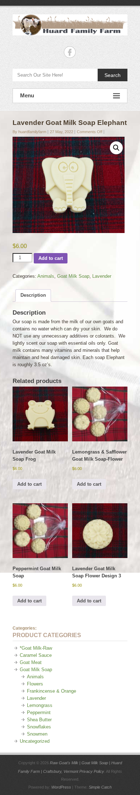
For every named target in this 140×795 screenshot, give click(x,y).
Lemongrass (39, 705)
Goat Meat (31, 662)
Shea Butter (39, 719)
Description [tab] (33, 295)
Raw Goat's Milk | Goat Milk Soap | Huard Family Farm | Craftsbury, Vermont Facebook (70, 52)
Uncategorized (35, 741)
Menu (27, 95)
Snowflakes (39, 726)
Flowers (35, 684)
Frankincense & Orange (51, 691)
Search (112, 75)
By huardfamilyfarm (29, 132)
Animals (45, 276)
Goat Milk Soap (73, 276)
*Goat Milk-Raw (36, 648)
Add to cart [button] (29, 484)
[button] (116, 147)
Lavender (101, 276)
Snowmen (37, 734)
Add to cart (50, 258)
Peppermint (39, 712)
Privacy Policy (91, 771)
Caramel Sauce (36, 655)
